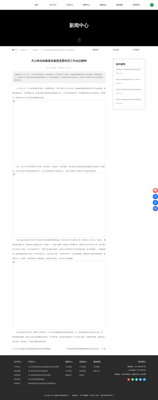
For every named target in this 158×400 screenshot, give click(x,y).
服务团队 (119, 5)
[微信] (132, 379)
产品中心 (69, 5)
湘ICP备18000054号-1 (107, 395)
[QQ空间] (140, 379)
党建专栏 (95, 50)
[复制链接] (144, 379)
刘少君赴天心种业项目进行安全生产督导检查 (34, 349)
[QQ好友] (136, 379)
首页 (36, 5)
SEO (81, 395)
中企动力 (92, 395)
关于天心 (53, 5)
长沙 (97, 395)
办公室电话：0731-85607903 (137, 370)
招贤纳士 (103, 5)
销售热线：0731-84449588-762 (136, 366)
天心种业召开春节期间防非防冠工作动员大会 (82, 349)
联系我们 (136, 5)
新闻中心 (86, 5)
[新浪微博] (128, 379)
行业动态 (116, 50)
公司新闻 (35, 50)
